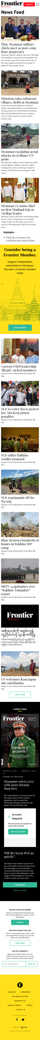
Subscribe (20, 943)
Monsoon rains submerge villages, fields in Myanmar (20, 100)
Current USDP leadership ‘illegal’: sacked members (18, 368)
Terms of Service (14, 1005)
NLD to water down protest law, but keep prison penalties (20, 412)
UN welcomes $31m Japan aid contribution (18, 681)
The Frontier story (20, 996)
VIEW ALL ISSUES (20, 890)
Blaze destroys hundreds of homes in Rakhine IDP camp (20, 544)
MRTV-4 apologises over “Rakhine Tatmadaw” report (18, 590)
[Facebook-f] (17, 1019)
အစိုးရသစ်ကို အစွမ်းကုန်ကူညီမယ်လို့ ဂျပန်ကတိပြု (18, 632)
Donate (29, 4)
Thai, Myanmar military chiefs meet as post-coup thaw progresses (18, 48)
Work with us (20, 1001)
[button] (22, 1027)
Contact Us (20, 1009)
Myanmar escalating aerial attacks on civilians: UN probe (19, 155)
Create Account (18, 832)
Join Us (20, 922)
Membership (25, 992)
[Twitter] (23, 1019)
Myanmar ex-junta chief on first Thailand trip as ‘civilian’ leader (18, 209)
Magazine (11, 992)
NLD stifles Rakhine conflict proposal (15, 457)
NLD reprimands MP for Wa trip (17, 499)
